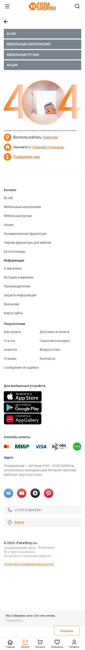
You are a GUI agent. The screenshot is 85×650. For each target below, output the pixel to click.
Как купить (12, 332)
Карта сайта (13, 313)
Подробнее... (15, 620)
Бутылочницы (15, 251)
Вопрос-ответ (50, 350)
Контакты (47, 358)
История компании (18, 277)
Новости (10, 350)
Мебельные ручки (23, 55)
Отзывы (10, 358)
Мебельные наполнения (28, 44)
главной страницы (48, 147)
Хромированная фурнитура (25, 234)
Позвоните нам (26, 157)
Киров (19, 522)
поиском (50, 137)
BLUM (11, 33)
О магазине (12, 268)
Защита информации (20, 295)
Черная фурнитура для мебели (27, 242)
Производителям (17, 286)
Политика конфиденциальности (29, 564)
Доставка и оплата (54, 332)
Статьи (9, 341)
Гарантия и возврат (55, 341)
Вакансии (11, 304)
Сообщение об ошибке (21, 367)
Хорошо (66, 631)
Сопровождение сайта (19, 547)
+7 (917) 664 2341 (28, 510)
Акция (12, 65)
